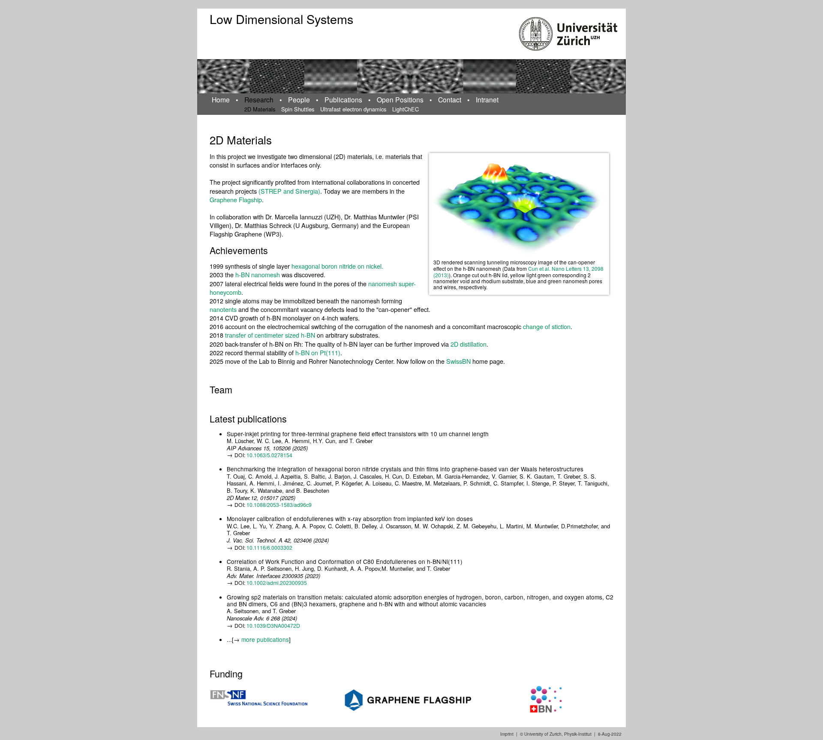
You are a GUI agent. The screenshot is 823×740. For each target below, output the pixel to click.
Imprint (507, 734)
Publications (343, 99)
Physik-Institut (578, 734)
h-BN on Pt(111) (317, 352)
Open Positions (400, 99)
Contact (449, 99)
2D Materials (259, 109)
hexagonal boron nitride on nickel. (337, 265)
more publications (265, 639)
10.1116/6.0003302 (269, 547)
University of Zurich (543, 734)
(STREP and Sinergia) (289, 190)
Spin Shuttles (297, 109)
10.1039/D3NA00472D (273, 625)
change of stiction (547, 326)
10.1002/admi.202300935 (276, 582)
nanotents (223, 309)
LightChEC (405, 109)
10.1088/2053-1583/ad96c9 (279, 504)
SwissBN (459, 361)
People (299, 99)
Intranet (487, 99)
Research (258, 99)
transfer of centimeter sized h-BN (270, 334)
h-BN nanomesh (257, 274)
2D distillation (469, 343)
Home (221, 99)
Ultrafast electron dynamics (353, 109)
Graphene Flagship (236, 199)
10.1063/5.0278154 (269, 454)
